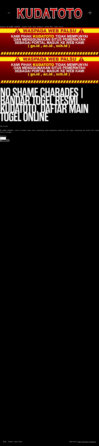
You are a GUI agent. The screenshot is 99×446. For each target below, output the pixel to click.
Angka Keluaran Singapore (86, 442)
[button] (4, 141)
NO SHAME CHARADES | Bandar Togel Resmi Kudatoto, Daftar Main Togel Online (35, 27)
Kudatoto (3, 27)
